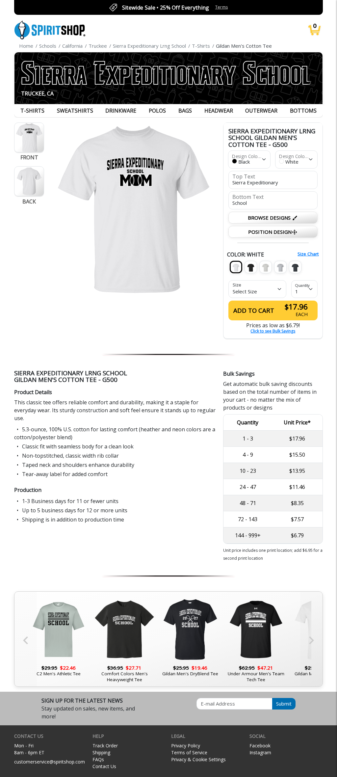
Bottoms (303, 110)
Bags (185, 110)
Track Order (105, 745)
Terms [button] (221, 7)
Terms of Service (189, 752)
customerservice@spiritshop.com (49, 762)
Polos (157, 110)
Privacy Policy (185, 745)
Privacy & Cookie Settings (198, 759)
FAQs (98, 759)
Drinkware (120, 110)
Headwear (218, 110)
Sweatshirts (75, 110)
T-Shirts (32, 110)
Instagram (260, 752)
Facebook (260, 745)
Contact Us (104, 766)
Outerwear (261, 110)
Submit (284, 703)
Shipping (101, 752)
